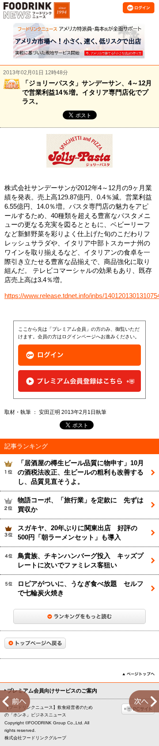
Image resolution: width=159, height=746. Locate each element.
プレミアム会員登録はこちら (79, 381)
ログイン (79, 355)
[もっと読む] (79, 616)
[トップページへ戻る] (35, 643)
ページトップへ (138, 674)
